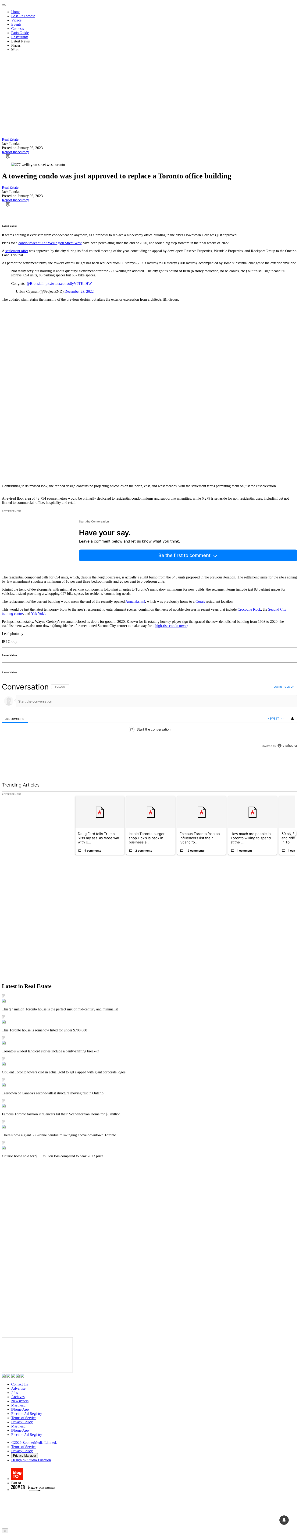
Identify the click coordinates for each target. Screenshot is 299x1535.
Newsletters (19, 1401)
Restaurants (19, 37)
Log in (278, 686)
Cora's (200, 601)
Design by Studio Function (31, 1460)
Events (16, 24)
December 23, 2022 (79, 291)
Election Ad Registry (26, 1414)
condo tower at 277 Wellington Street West (50, 243)
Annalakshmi (135, 601)
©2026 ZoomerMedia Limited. (34, 1443)
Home (15, 12)
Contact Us (19, 1384)
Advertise (18, 1388)
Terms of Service (23, 1418)
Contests (17, 29)
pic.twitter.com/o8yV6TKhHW (69, 283)
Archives (18, 1397)
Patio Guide (20, 33)
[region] (149, 716)
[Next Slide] (293, 833)
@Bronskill (34, 283)
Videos (16, 20)
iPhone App (20, 1409)
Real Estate (10, 139)
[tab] (15, 719)
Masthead (18, 1405)
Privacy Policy (22, 1422)
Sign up (289, 686)
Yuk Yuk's (38, 614)
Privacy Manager (24, 1455)
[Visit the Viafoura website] (287, 746)
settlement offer (16, 251)
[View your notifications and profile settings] (292, 718)
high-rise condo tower (171, 626)
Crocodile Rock (249, 609)
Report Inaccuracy (15, 152)
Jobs (14, 1393)
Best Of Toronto (23, 16)
